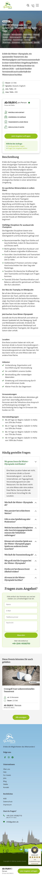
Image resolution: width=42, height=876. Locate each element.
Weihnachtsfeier (17, 34)
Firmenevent (16, 42)
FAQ (4, 772)
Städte (5, 784)
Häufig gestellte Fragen (16, 146)
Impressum (7, 805)
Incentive (36, 34)
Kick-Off (36, 42)
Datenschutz (7, 801)
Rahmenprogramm (15, 37)
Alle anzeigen (21, 717)
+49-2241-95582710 (14, 816)
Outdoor (5, 37)
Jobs (4, 778)
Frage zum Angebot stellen (17, 148)
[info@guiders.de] (4, 821)
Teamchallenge (18, 40)
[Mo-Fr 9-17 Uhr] (33, 5)
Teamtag (27, 40)
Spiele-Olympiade (27, 42)
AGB (4, 798)
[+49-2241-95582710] (4, 815)
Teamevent (6, 34)
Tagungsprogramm (29, 37)
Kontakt (6, 787)
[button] (5, 688)
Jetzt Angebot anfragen (21, 136)
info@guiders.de (12, 822)
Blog (5, 781)
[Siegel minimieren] (40, 850)
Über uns (6, 769)
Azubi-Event (6, 42)
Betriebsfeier (28, 34)
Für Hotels (7, 775)
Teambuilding (7, 40)
